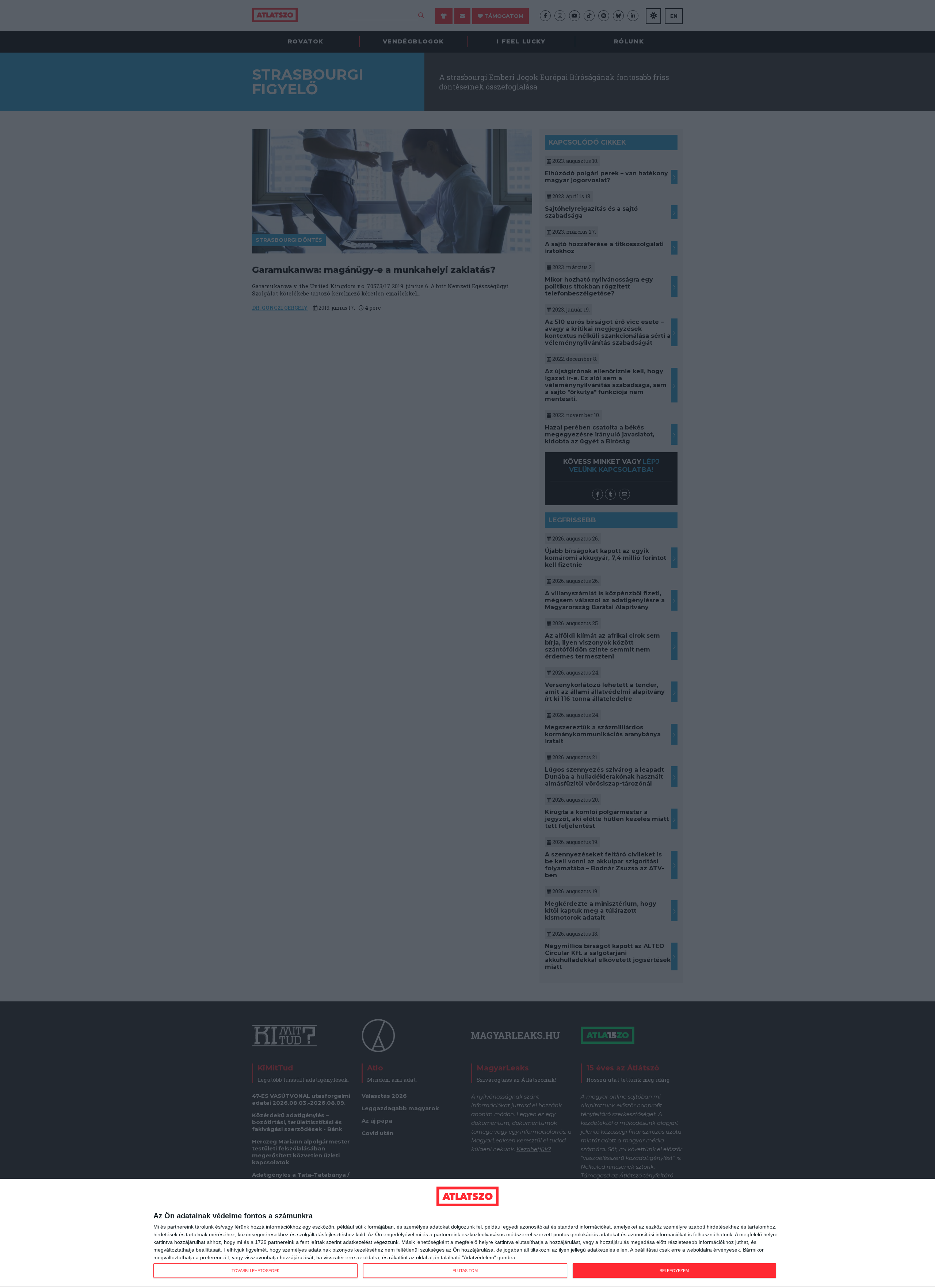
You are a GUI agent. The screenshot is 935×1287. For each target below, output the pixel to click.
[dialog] (467, 1233)
